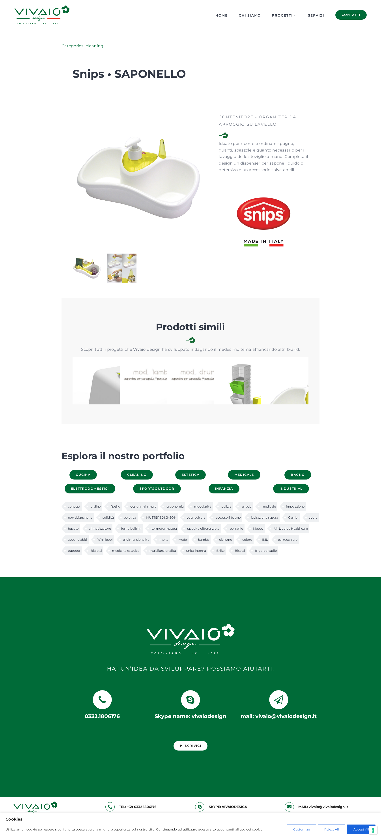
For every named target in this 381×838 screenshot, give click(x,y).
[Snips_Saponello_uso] (121, 255)
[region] (190, 825)
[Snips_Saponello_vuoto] (139, 115)
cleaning (94, 46)
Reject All (331, 829)
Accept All (361, 829)
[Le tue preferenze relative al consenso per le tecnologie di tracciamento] (373, 830)
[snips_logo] (263, 179)
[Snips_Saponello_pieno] (87, 255)
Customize (301, 829)
